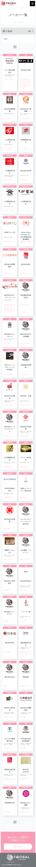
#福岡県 (8, 273)
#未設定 (21, 497)
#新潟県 (8, 118)
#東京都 (9, 241)
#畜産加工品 (6, 435)
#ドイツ (24, 87)
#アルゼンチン (8, 779)
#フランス (26, 655)
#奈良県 (24, 79)
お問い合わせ (17, 846)
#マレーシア (27, 81)
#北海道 (9, 148)
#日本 (28, 651)
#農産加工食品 (22, 304)
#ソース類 (5, 148)
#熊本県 (25, 620)
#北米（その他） (26, 86)
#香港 (8, 308)
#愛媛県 (27, 435)
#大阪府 (11, 497)
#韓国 (8, 310)
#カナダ (21, 86)
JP (6, 862)
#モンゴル (10, 311)
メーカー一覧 (20, 22)
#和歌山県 (27, 405)
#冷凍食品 (22, 466)
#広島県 (11, 79)
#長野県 (24, 747)
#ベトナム (11, 308)
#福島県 (27, 118)
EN (9, 862)
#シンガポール (27, 80)
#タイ (6, 307)
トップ (15, 22)
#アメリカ (29, 84)
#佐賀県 (11, 716)
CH (13, 862)
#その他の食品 (6, 79)
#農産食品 (22, 179)
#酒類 (21, 79)
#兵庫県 (24, 651)
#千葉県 (29, 210)
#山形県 (27, 343)
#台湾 (28, 79)
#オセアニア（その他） (25, 84)
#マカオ (23, 80)
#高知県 (11, 405)
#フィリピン (22, 81)
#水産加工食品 (6, 179)
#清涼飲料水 (22, 405)
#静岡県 (29, 241)
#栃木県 (27, 778)
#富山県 (12, 210)
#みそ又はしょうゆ (7, 210)
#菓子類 (21, 148)
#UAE (5, 308)
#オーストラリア (25, 83)
